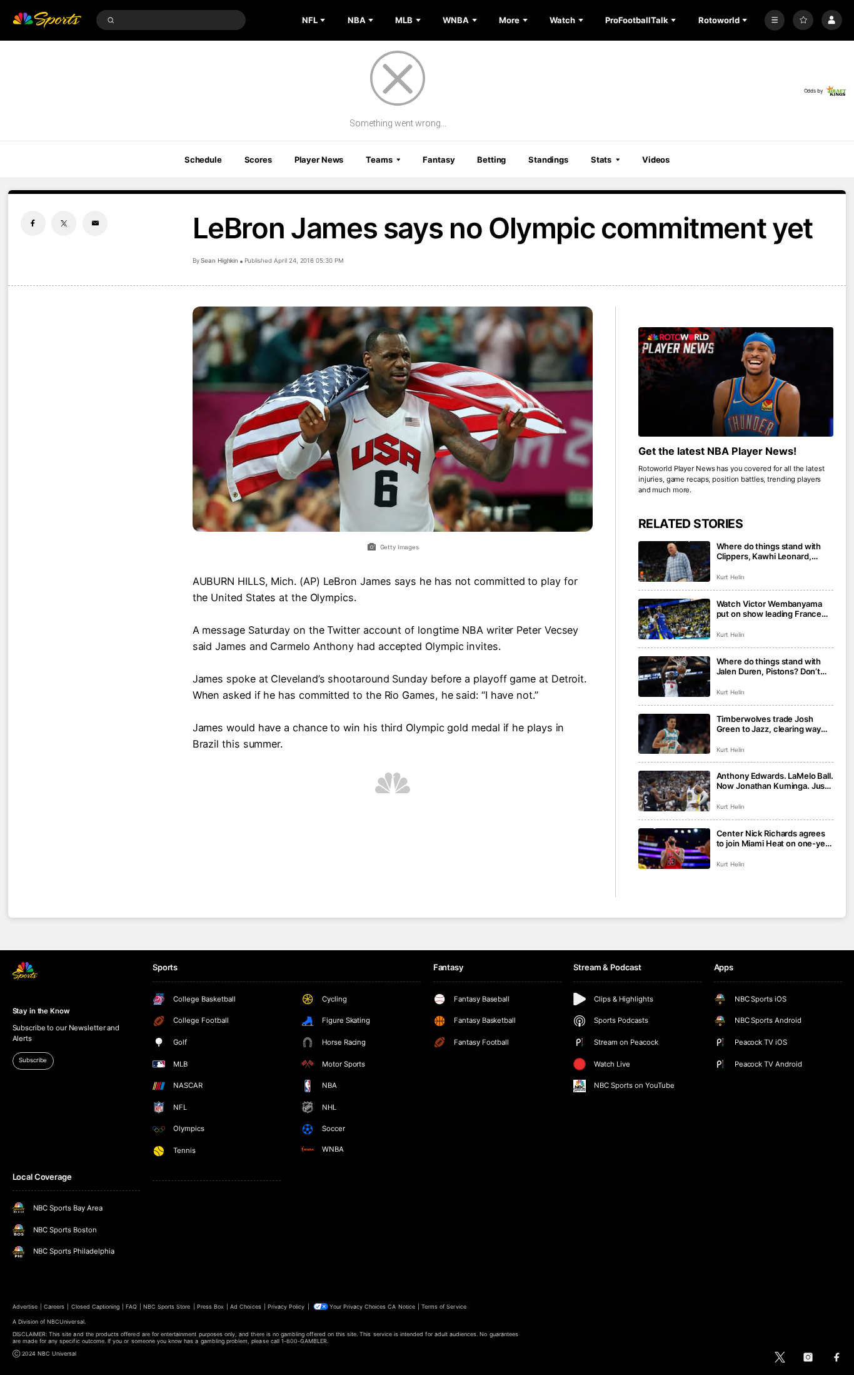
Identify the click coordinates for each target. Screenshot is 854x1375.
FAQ (131, 1306)
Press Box (210, 1306)
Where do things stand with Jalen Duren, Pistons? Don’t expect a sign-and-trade (768, 666)
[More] (775, 20)
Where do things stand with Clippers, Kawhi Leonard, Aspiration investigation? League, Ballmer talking (768, 551)
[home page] (47, 20)
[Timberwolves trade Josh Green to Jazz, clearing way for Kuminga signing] (674, 734)
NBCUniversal (65, 1321)
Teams (379, 160)
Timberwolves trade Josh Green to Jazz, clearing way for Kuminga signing (768, 724)
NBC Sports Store (167, 1306)
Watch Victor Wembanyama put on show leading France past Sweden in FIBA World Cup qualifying (769, 609)
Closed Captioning (95, 1306)
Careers (54, 1306)
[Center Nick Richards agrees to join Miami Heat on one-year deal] (674, 848)
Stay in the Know (41, 1011)
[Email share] (95, 223)
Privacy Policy (286, 1306)
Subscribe (33, 1060)
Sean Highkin (219, 260)
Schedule (203, 160)
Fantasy (439, 160)
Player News (319, 160)
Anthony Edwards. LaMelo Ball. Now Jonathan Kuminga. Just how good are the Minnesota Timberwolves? (774, 781)
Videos (656, 160)
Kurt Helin (730, 577)
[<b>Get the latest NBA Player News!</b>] (736, 382)
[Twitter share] (63, 223)
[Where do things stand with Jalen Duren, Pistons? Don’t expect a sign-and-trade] (674, 676)
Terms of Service (443, 1306)
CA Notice (401, 1306)
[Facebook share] (33, 223)
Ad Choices (245, 1306)
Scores (258, 160)
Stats (601, 160)
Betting (491, 160)
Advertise (25, 1306)
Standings (548, 160)
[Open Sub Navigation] (324, 20)
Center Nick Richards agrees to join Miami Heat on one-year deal (774, 838)
